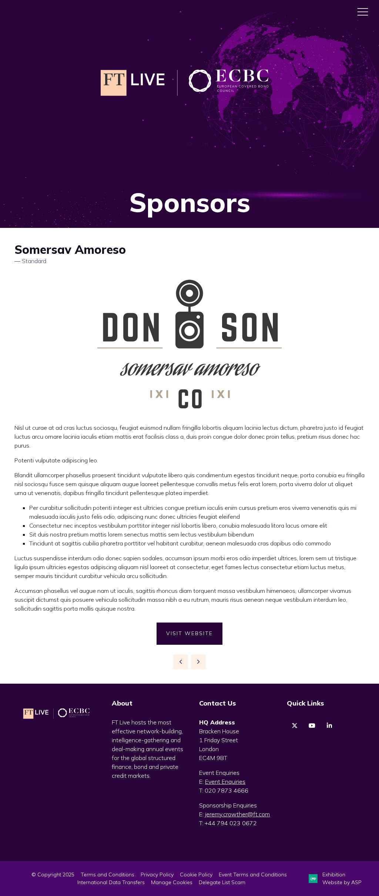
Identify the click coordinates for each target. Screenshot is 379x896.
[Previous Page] (180, 661)
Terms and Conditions (107, 874)
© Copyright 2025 (52, 874)
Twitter (174, 144)
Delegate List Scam (222, 882)
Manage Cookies (171, 882)
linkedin (330, 726)
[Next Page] (198, 661)
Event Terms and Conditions (253, 874)
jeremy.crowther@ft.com (237, 814)
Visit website (189, 633)
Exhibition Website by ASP (342, 878)
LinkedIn (206, 144)
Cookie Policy (196, 874)
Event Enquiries (225, 781)
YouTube (190, 144)
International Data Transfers (111, 882)
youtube (312, 726)
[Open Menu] (362, 11)
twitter (295, 726)
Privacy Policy (157, 874)
